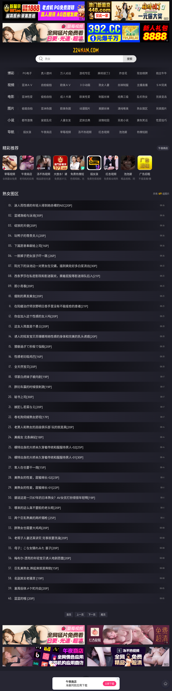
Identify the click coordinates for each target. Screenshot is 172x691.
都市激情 (27, 120)
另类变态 (161, 97)
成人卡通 (65, 97)
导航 (11, 132)
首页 (69, 614)
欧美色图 (65, 108)
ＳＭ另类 (161, 85)
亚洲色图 (46, 108)
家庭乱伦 (46, 120)
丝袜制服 (123, 85)
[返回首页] (165, 684)
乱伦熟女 (142, 97)
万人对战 (65, 73)
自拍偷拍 (46, 85)
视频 (11, 85)
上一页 (80, 614)
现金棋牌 (142, 73)
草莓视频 (65, 132)
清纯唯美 (123, 108)
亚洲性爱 (27, 97)
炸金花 (123, 73)
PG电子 (27, 73)
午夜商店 (46, 132)
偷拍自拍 (46, 97)
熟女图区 (142, 108)
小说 (11, 120)
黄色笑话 (142, 120)
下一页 (91, 614)
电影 (11, 96)
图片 (11, 108)
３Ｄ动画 (84, 85)
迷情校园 (104, 120)
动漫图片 (84, 108)
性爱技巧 (161, 120)
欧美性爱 (84, 97)
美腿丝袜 (104, 108)
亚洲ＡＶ (27, 85)
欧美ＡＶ (65, 85)
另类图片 (161, 108)
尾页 (103, 614)
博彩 (11, 73)
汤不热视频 (85, 132)
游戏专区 (84, 73)
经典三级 (123, 97)
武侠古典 (84, 120)
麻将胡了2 (104, 73)
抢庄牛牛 (161, 73)
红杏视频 (104, 132)
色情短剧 (142, 132)
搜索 (129, 59)
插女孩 (27, 132)
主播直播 (142, 85)
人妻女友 (65, 120)
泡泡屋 (123, 132)
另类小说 (123, 120)
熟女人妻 (104, 85)
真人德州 (46, 73)
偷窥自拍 (27, 108)
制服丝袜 (104, 97)
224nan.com (86, 50)
